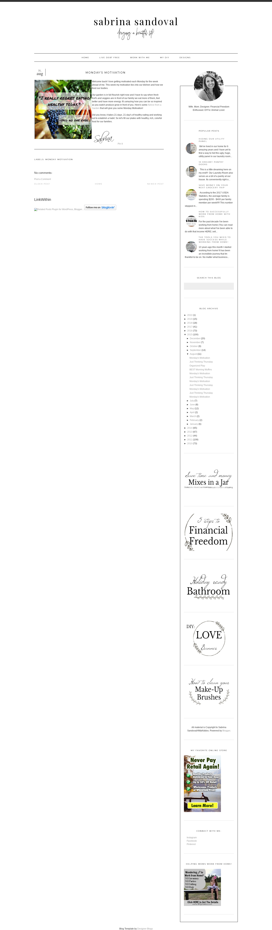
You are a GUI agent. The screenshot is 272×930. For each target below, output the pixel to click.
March (193, 416)
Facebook (192, 841)
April (192, 412)
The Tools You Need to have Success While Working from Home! (215, 239)
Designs (185, 57)
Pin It (120, 143)
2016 (189, 330)
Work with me (140, 57)
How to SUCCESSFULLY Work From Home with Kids (214, 214)
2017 (189, 327)
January (194, 424)
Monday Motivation (59, 159)
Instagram (192, 837)
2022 (189, 315)
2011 (189, 439)
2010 (189, 443)
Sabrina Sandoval (136, 21)
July (192, 400)
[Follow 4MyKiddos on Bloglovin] (100, 209)
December (195, 338)
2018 (189, 323)
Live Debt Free (109, 57)
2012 (189, 435)
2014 (189, 428)
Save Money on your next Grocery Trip (213, 186)
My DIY (164, 57)
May (192, 408)
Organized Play (197, 365)
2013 (189, 432)
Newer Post (155, 184)
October (194, 346)
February (194, 420)
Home (85, 57)
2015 (189, 334)
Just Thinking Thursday (201, 362)
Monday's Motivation (199, 358)
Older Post (42, 184)
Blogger (226, 730)
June (192, 404)
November (195, 342)
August (193, 354)
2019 (189, 319)
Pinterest (191, 844)
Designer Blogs (145, 928)
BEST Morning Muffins (200, 369)
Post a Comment (42, 179)
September (195, 350)
